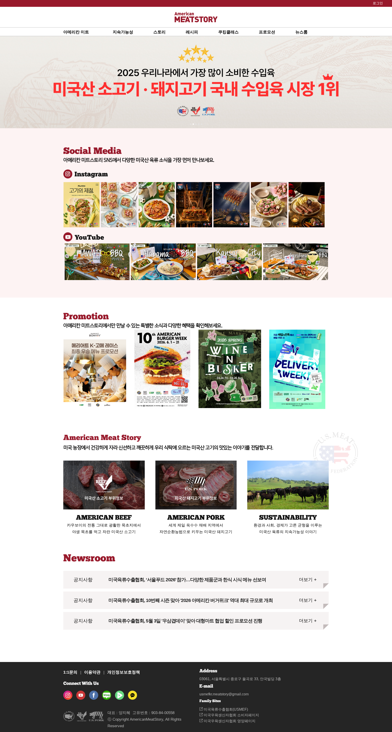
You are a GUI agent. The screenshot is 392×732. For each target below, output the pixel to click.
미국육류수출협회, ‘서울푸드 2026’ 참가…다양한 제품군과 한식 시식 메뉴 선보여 (187, 579)
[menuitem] (88, 32)
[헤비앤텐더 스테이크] (307, 204)
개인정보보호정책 (123, 672)
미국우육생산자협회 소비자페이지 (231, 715)
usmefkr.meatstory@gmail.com (224, 694)
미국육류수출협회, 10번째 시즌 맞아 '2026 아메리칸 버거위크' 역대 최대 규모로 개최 (190, 600)
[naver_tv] (119, 694)
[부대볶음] (157, 204)
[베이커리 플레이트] (119, 204)
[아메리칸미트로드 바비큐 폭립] (231, 204)
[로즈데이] (269, 204)
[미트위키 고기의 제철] (82, 204)
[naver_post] (106, 694)
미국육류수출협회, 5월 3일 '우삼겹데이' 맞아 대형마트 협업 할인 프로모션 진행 (185, 620)
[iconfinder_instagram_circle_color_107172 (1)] (67, 694)
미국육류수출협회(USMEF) (225, 709)
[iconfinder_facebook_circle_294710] (93, 694)
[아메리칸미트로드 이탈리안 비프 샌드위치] (194, 204)
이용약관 (92, 672)
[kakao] (132, 694)
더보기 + (308, 579)
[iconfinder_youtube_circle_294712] (80, 694)
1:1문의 (70, 672)
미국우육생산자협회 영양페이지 (229, 721)
